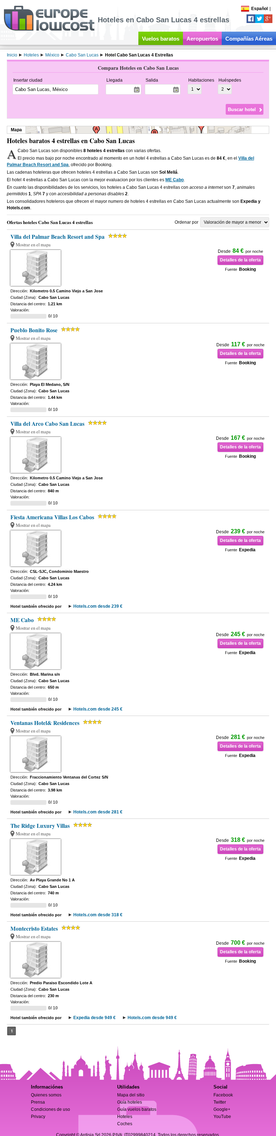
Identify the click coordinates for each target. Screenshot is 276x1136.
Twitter (219, 1102)
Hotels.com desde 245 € (98, 709)
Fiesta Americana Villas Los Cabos (52, 517)
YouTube (222, 1116)
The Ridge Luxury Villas (40, 826)
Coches (124, 1123)
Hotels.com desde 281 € (98, 812)
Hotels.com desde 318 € (98, 914)
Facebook (223, 1095)
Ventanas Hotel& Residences (44, 723)
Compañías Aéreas (248, 39)
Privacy (38, 1116)
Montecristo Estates (34, 928)
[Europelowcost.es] (49, 29)
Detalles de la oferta (240, 260)
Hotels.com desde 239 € (98, 606)
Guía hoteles (129, 1102)
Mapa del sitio (130, 1095)
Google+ (221, 1109)
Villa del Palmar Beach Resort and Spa (57, 237)
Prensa (38, 1102)
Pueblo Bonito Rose (34, 330)
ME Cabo (174, 179)
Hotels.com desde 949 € (152, 1017)
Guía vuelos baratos (136, 1109)
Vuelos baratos (160, 39)
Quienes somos (46, 1095)
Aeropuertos (202, 39)
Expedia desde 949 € (94, 1017)
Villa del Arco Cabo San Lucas (47, 424)
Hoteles (124, 1116)
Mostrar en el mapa (33, 245)
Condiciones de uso (50, 1109)
